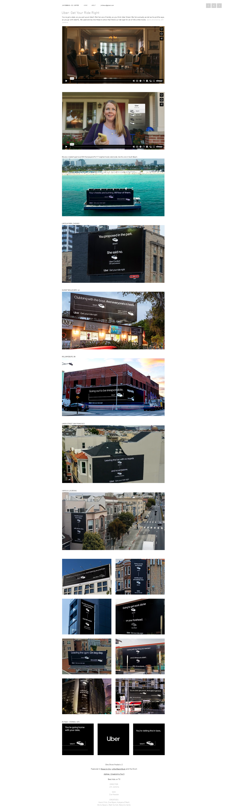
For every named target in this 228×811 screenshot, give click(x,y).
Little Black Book (118, 769)
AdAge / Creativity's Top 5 (114, 774)
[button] (86, 577)
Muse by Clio (106, 769)
